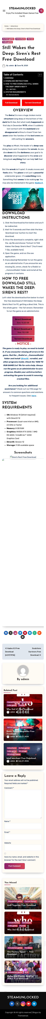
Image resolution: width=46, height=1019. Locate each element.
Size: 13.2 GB (23, 330)
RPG (26, 972)
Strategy (22, 751)
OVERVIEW (9, 78)
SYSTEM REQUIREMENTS (15, 92)
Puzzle (21, 705)
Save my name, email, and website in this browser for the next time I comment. (21, 858)
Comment (9, 788)
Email (7, 832)
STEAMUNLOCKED (22, 8)
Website (7, 843)
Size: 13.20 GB (23, 321)
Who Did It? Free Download (19, 709)
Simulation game (15, 901)
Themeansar (23, 1016)
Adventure (20, 39)
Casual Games (13, 702)
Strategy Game (13, 754)
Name (7, 821)
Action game (8, 39)
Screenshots (14, 95)
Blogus (35, 1012)
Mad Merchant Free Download (21, 758)
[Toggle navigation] (4, 10)
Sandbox (28, 948)
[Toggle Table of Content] (38, 75)
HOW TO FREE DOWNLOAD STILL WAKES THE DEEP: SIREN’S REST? (21, 85)
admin (11, 66)
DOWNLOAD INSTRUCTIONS (16, 81)
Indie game (7, 42)
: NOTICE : (12, 89)
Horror (30, 39)
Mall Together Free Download (21, 905)
